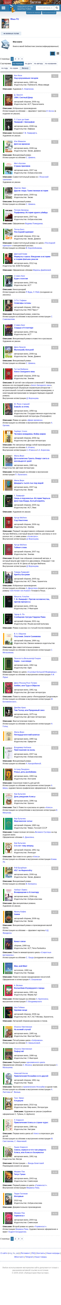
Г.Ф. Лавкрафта (30, 133)
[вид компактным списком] (58, 53)
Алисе (36, 1133)
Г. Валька (16, 1092)
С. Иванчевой (20, 1141)
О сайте (4, 1253)
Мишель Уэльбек (21, 597)
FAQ (33, 1253)
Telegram (29, 1257)
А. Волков (18, 985)
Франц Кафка (20, 912)
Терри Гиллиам (21, 1194)
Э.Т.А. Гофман (20, 300)
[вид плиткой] (52, 53)
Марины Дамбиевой (42, 270)
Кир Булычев (19, 794)
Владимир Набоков (22, 747)
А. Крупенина (42, 999)
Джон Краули (20, 347)
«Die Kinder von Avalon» (20, 591)
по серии (14, 68)
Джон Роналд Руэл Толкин (25, 683)
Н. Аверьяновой (33, 1043)
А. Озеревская (35, 979)
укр (17, 1253)
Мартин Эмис (20, 188)
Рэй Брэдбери (20, 868)
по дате (28, 63)
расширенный (49, 12)
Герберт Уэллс (20, 431)
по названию (50, 63)
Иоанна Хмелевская (23, 1027)
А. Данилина (28, 837)
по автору (38, 63)
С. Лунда (30, 957)
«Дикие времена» (35, 420)
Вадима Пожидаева (34, 223)
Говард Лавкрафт (22, 572)
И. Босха (50, 111)
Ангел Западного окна (41, 385)
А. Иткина (30, 447)
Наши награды (53, 1253)
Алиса (36, 857)
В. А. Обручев (20, 634)
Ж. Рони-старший (22, 404)
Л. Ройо (36, 292)
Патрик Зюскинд (21, 210)
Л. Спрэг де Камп (21, 119)
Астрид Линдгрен (21, 769)
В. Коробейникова (34, 248)
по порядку (18, 63)
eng (10, 1253)
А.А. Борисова (43, 450)
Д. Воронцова (32, 398)
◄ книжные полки (11, 33)
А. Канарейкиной (33, 764)
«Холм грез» (32, 536)
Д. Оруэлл (18, 95)
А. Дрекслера (32, 588)
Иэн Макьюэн (20, 141)
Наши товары (41, 1257)
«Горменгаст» (41, 1185)
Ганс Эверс (19, 1098)
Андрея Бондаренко (17, 1232)
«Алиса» (49, 807)
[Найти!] (56, 8)
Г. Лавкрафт (19, 496)
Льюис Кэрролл (21, 1147)
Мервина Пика (32, 1188)
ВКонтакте (19, 1257)
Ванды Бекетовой (36, 1163)
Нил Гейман (19, 1007)
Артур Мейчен (20, 518)
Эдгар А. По (19, 614)
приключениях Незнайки (34, 1087)
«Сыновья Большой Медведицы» (42, 672)
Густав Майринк (21, 369)
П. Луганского (21, 475)
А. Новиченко (28, 89)
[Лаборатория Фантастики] (12, 8)
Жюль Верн (19, 456)
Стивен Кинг (19, 276)
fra (14, 1253)
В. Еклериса (31, 884)
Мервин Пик (19, 1172)
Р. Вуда (29, 292)
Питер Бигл (19, 229)
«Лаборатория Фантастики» (36, 1273)
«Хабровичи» (37, 1040)
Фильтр (25, 68)
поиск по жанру (34, 12)
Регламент (25, 1253)
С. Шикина (30, 157)
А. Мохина (27, 1065)
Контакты (41, 1253)
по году (4, 68)
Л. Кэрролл (19, 1120)
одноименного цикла (35, 1062)
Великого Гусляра (43, 832)
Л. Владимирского (34, 1001)
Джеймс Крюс (20, 708)
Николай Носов (21, 1073)
